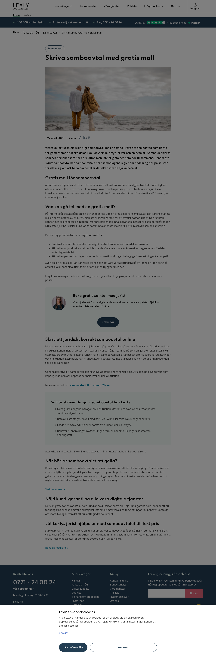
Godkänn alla (73, 647)
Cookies (63, 633)
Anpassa (123, 647)
